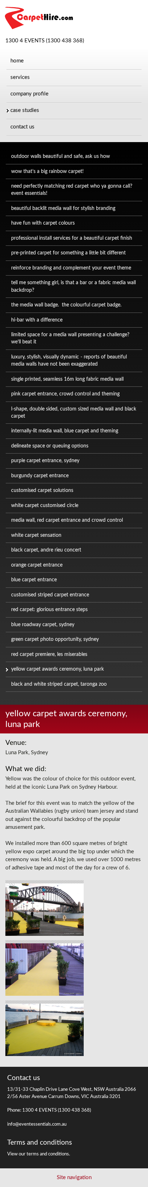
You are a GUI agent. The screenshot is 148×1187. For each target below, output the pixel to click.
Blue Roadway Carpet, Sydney (42, 624)
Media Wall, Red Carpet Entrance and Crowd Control (67, 520)
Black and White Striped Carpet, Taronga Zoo (59, 684)
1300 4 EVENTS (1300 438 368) (44, 40)
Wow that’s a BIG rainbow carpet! (47, 171)
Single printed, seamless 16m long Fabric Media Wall (67, 379)
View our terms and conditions (38, 1154)
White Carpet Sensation (36, 535)
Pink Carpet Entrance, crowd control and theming (65, 394)
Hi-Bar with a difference (37, 320)
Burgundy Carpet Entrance (40, 475)
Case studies (24, 110)
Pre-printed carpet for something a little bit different (68, 252)
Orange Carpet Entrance (37, 565)
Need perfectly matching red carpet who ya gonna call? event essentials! (71, 190)
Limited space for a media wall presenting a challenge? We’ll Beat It (70, 338)
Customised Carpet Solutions (42, 490)
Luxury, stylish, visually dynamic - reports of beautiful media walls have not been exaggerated (69, 361)
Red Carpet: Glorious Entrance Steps (49, 609)
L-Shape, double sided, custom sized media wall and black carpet (73, 413)
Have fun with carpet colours (43, 223)
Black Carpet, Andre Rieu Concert (46, 550)
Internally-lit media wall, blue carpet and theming (64, 430)
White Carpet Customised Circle (44, 505)
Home (17, 61)
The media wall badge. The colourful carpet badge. (66, 305)
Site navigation (74, 1177)
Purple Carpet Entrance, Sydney (45, 460)
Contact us (22, 127)
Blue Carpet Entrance (34, 579)
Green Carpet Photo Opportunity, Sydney (55, 639)
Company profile (29, 94)
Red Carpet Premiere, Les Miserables (49, 654)
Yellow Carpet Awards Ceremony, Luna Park (57, 669)
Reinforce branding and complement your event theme (71, 268)
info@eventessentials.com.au (36, 1124)
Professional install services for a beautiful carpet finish (71, 238)
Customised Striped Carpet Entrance (50, 594)
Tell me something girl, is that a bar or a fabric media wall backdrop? (73, 286)
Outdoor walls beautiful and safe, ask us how (60, 156)
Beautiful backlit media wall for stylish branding (63, 208)
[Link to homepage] (37, 28)
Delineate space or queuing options (49, 446)
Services (20, 77)
